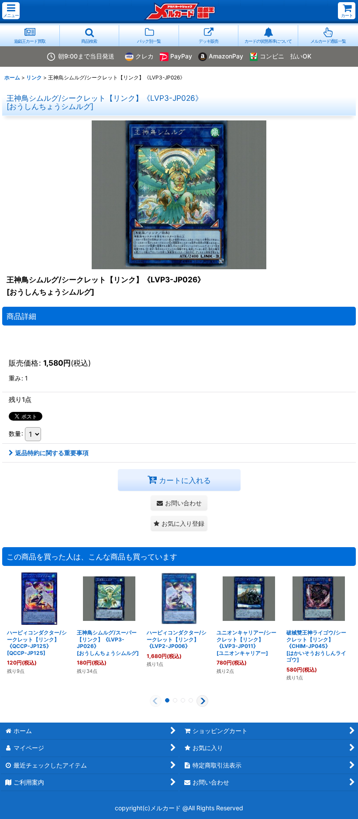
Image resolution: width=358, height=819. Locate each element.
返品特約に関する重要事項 (52, 452)
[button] (11, 10)
